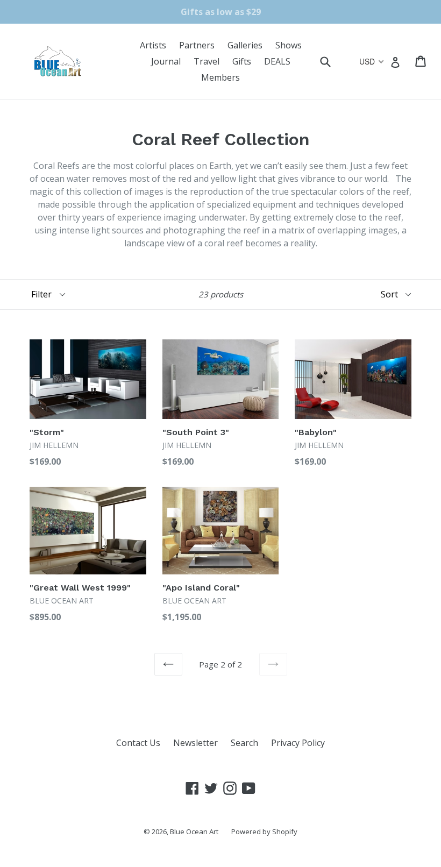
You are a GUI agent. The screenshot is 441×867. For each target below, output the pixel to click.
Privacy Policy (298, 743)
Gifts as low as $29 (221, 12)
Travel (206, 61)
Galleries (244, 45)
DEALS (277, 61)
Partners (197, 45)
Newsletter (195, 743)
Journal (166, 61)
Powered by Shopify (264, 831)
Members (220, 77)
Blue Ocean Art (194, 831)
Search (244, 743)
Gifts (241, 61)
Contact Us (138, 743)
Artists (153, 45)
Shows (288, 45)
